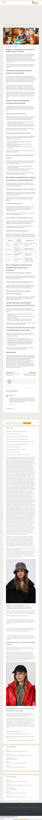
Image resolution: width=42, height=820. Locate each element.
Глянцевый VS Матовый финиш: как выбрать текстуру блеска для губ (16, 431)
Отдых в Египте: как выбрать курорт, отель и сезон (14, 433)
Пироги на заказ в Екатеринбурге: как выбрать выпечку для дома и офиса (17, 444)
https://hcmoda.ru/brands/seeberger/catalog (13, 549)
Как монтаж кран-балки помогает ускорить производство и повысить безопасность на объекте (20, 740)
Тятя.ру (21, 805)
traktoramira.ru (20, 819)
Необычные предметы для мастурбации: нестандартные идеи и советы (17, 751)
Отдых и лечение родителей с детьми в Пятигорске (14, 731)
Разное (11, 24)
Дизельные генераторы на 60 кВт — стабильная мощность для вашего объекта (18, 755)
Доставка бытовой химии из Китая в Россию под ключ (7, 817)
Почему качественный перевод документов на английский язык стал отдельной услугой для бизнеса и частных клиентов (20, 737)
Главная (5, 24)
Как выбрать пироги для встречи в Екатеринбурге (13, 446)
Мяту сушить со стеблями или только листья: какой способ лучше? (16, 763)
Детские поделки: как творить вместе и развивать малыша (13, 374)
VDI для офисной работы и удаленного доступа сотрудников (15, 449)
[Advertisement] (21, 13)
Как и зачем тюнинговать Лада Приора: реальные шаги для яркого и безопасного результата (20, 441)
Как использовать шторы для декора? (11, 759)
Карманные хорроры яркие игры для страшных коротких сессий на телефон (17, 454)
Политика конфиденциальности (21, 813)
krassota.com (25, 819)
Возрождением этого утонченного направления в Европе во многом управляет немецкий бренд (20, 548)
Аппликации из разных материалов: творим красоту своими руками (29, 374)
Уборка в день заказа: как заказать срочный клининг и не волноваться (16, 436)
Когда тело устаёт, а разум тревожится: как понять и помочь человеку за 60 (17, 733)
